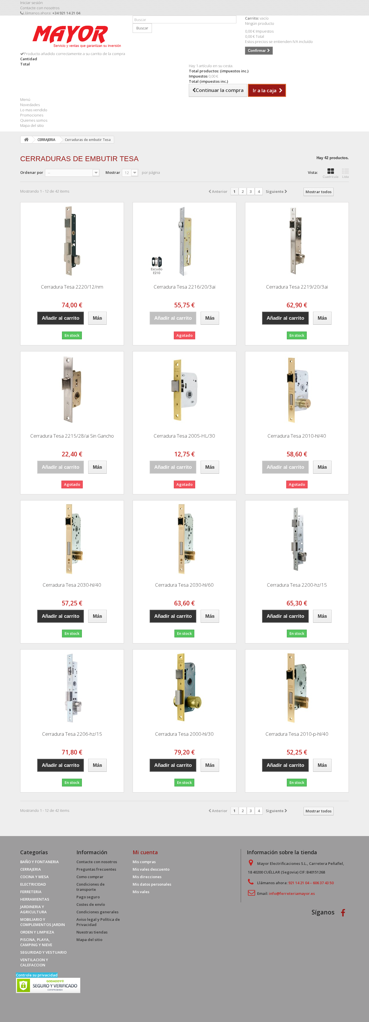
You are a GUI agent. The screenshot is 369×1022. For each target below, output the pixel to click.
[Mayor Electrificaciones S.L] (72, 35)
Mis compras (144, 861)
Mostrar (113, 172)
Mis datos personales (152, 884)
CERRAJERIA (30, 869)
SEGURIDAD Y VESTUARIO (43, 952)
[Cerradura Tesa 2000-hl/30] (184, 688)
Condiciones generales (97, 911)
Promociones (31, 115)
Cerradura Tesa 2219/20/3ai (297, 286)
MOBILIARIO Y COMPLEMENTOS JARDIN (42, 922)
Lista (345, 176)
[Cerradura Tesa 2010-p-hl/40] (297, 688)
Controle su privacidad (37, 975)
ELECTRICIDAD (33, 884)
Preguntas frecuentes (96, 869)
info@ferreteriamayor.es (292, 893)
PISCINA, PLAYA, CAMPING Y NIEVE (36, 942)
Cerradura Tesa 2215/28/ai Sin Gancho (72, 435)
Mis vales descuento (151, 869)
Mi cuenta (145, 852)
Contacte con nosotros (39, 7)
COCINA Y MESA (34, 876)
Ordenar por (31, 172)
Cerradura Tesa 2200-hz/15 (297, 584)
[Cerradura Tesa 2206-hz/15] (72, 688)
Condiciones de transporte (90, 887)
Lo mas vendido (33, 109)
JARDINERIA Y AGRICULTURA (33, 909)
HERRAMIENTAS (34, 899)
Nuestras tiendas (92, 932)
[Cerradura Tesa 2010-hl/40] (297, 390)
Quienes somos (33, 120)
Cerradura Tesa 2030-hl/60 (184, 584)
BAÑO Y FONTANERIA (39, 861)
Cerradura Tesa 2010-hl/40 (297, 435)
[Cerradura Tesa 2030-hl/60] (184, 539)
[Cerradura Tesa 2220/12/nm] (72, 241)
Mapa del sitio (32, 125)
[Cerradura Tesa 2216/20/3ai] (184, 241)
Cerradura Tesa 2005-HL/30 (184, 435)
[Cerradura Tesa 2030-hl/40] (72, 539)
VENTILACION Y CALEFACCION (34, 962)
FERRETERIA (31, 891)
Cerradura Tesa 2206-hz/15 (72, 734)
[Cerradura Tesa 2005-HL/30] (184, 390)
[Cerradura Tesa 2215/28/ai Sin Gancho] (72, 390)
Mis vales (141, 891)
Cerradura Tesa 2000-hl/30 (184, 734)
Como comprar (89, 876)
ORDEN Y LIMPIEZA (37, 932)
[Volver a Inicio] (26, 139)
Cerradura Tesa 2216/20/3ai (184, 286)
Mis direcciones (147, 876)
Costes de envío (90, 904)
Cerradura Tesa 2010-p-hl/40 (297, 734)
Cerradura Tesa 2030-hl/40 (72, 584)
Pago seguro (88, 896)
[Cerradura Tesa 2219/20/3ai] (297, 241)
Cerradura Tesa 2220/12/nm (72, 286)
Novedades (30, 104)
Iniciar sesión (31, 2)
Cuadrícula (330, 176)
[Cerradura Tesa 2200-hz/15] (297, 539)
